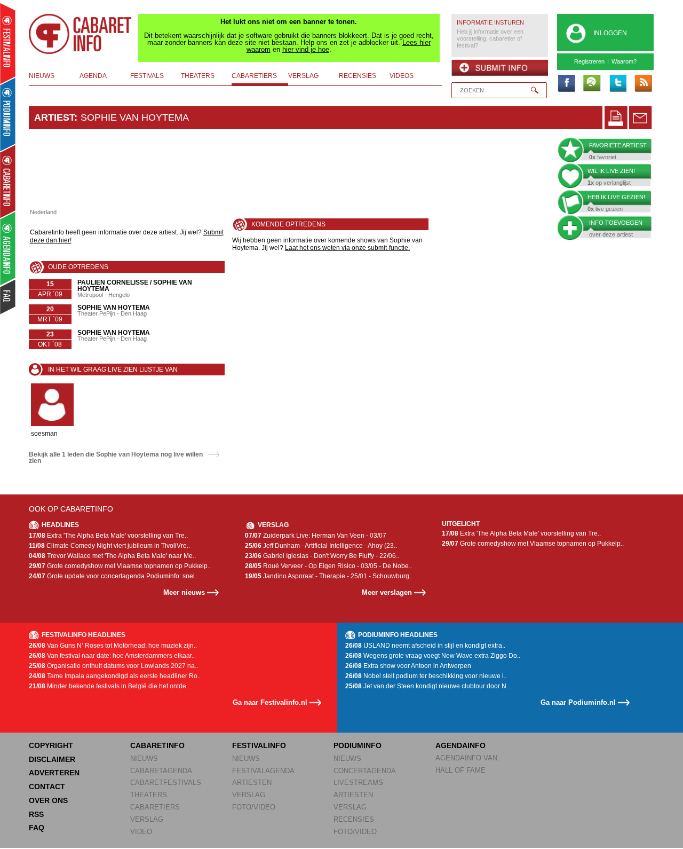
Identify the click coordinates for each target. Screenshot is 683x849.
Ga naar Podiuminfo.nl (578, 702)
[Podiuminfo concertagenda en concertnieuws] (8, 114)
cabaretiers (254, 76)
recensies (357, 76)
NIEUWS (144, 758)
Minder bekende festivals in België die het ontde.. (109, 686)
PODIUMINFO (357, 745)
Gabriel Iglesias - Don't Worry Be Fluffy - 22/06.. (322, 556)
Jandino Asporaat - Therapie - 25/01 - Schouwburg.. (328, 576)
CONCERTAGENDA (364, 771)
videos (402, 76)
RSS (36, 814)
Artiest (54, 117)
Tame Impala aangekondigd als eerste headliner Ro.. (115, 676)
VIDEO (141, 832)
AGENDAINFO (460, 745)
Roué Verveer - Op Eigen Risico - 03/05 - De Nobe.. (328, 566)
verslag (303, 76)
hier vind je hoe (305, 49)
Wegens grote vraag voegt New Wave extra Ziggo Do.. (432, 656)
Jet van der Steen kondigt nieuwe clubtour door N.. (427, 686)
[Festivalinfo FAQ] (8, 297)
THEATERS (148, 795)
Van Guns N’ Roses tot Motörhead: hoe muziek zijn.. (113, 645)
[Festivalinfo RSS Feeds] (643, 84)
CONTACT (47, 786)
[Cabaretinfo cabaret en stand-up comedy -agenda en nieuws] (7, 181)
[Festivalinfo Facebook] (566, 84)
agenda (93, 76)
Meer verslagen (387, 592)
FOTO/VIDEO (253, 807)
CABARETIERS (155, 807)
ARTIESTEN (252, 783)
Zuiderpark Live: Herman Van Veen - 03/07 (315, 535)
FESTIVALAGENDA (263, 771)
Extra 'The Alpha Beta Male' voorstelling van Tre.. (108, 535)
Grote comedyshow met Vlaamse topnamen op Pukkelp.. (120, 566)
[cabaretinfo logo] (80, 34)
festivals (147, 76)
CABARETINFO (157, 745)
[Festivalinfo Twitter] (617, 84)
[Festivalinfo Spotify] (592, 84)
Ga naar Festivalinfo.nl (270, 702)
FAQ (36, 827)
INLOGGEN (610, 33)
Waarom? (624, 61)
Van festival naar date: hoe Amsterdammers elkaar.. (112, 656)
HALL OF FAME (460, 770)
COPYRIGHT (51, 745)
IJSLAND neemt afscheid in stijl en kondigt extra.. (425, 645)
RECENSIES (353, 819)
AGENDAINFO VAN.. (468, 758)
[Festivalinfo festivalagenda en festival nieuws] (7, 43)
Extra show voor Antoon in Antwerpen (408, 666)
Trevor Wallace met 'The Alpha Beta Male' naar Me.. (112, 556)
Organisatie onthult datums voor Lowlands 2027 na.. (113, 666)
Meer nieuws (184, 592)
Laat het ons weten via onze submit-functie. (347, 247)
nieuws (41, 76)
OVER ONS (48, 800)
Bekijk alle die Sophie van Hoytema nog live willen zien (116, 457)
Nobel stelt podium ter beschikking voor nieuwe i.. (426, 676)
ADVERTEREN (54, 772)
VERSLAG (146, 819)
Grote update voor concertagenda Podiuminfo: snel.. (113, 576)
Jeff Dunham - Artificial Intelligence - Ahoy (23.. (321, 546)
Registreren (589, 61)
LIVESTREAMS (358, 783)
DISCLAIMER (52, 759)
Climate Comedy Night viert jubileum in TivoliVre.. (109, 546)
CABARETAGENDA (161, 771)
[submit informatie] (499, 67)
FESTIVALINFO (259, 745)
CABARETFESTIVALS (165, 783)
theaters (198, 76)
